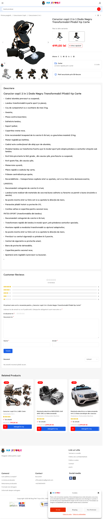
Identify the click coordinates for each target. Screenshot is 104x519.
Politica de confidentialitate (79, 514)
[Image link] (12, 451)
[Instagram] (74, 478)
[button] (98, 493)
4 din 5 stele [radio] (22, 313)
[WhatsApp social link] (71, 56)
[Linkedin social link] (69, 56)
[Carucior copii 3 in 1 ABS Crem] (17, 395)
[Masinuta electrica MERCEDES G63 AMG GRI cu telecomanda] (51, 395)
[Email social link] (63, 56)
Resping (74, 510)
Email (55, 341)
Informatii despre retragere (11, 490)
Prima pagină (6, 15)
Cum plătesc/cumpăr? (9, 477)
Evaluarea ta (9, 313)
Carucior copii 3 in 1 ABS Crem (14, 411)
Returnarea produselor (9, 483)
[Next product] (100, 15)
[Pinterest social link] (66, 56)
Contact (71, 464)
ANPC (71, 467)
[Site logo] (51, 3)
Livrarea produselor (8, 480)
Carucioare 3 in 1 (8, 414)
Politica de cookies (67, 514)
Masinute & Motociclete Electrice (48, 416)
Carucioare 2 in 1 (35, 15)
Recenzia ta (9, 317)
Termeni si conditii (75, 453)
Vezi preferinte (91, 510)
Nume (6, 341)
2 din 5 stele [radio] (19, 313)
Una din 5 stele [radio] (17, 313)
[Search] (99, 9)
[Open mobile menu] (3, 3)
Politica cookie (74, 460)
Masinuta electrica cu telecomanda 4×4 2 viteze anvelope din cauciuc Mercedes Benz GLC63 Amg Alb (84, 413)
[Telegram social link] (74, 56)
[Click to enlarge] (4, 63)
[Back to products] (98, 15)
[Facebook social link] (58, 56)
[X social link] (61, 56)
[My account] (100, 3)
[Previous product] (95, 15)
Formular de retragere (9, 487)
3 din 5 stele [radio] (20, 313)
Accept (58, 510)
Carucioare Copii (19, 15)
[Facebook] (70, 478)
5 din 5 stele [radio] (24, 313)
